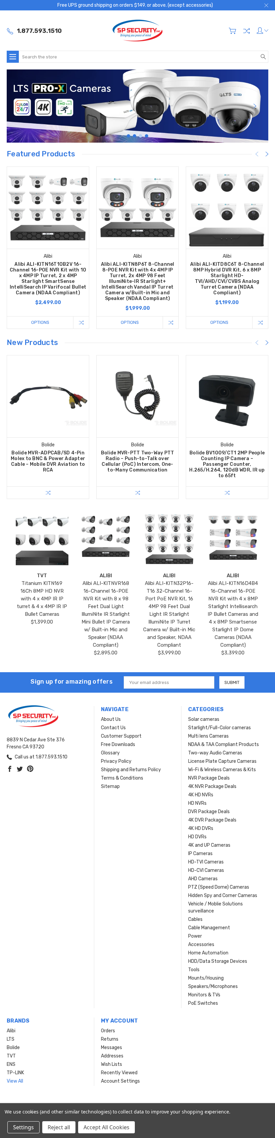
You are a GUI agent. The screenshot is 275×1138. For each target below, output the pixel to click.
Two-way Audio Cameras (215, 753)
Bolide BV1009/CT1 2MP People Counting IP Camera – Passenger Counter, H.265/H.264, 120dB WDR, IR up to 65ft (227, 464)
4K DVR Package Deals (212, 820)
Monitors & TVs (204, 995)
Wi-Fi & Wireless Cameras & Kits (222, 770)
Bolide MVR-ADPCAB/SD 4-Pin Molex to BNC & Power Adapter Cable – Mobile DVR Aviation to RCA (48, 461)
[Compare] (246, 31)
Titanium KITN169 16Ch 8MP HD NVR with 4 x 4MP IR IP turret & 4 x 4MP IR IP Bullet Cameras (42, 598)
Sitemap (110, 786)
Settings (23, 1127)
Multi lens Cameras (208, 736)
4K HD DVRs (200, 828)
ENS (11, 1064)
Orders (108, 1031)
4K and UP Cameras (209, 845)
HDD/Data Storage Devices (217, 961)
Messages (111, 1047)
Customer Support (121, 736)
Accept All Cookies (106, 1127)
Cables (195, 919)
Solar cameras (203, 719)
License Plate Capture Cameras (222, 761)
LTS (10, 1039)
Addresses (112, 1056)
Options (40, 322)
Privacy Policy (116, 761)
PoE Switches (203, 1003)
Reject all (59, 1127)
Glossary (110, 753)
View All (15, 1081)
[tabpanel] (137, 106)
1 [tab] (128, 136)
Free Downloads (118, 744)
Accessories (201, 944)
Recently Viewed (119, 1073)
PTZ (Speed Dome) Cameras (218, 887)
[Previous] (20, 106)
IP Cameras (200, 853)
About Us (111, 719)
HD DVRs (197, 837)
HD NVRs (197, 803)
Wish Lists (111, 1064)
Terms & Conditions (122, 778)
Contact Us (113, 728)
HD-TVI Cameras (206, 862)
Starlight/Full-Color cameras (219, 728)
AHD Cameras (203, 879)
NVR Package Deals (209, 778)
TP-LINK (15, 1073)
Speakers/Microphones (213, 986)
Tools (194, 970)
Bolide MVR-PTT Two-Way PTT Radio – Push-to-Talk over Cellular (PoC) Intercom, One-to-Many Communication (137, 461)
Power (195, 936)
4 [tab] (146, 136)
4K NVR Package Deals (212, 786)
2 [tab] (134, 136)
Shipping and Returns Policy (131, 770)
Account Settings (120, 1081)
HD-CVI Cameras (206, 870)
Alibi (11, 1031)
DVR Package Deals (209, 811)
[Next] (255, 106)
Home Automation (208, 953)
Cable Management (209, 928)
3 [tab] (140, 136)
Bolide (13, 1047)
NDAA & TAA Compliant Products (223, 744)
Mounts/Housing (206, 978)
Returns (109, 1039)
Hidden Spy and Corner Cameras (222, 895)
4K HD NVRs (200, 795)
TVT (11, 1056)
